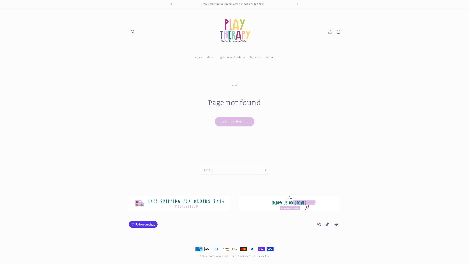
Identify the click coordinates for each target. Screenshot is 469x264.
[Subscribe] (265, 170)
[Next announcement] (297, 4)
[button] (133, 31)
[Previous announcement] (172, 4)
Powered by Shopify (241, 256)
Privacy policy (261, 256)
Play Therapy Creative (219, 256)
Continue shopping (235, 121)
